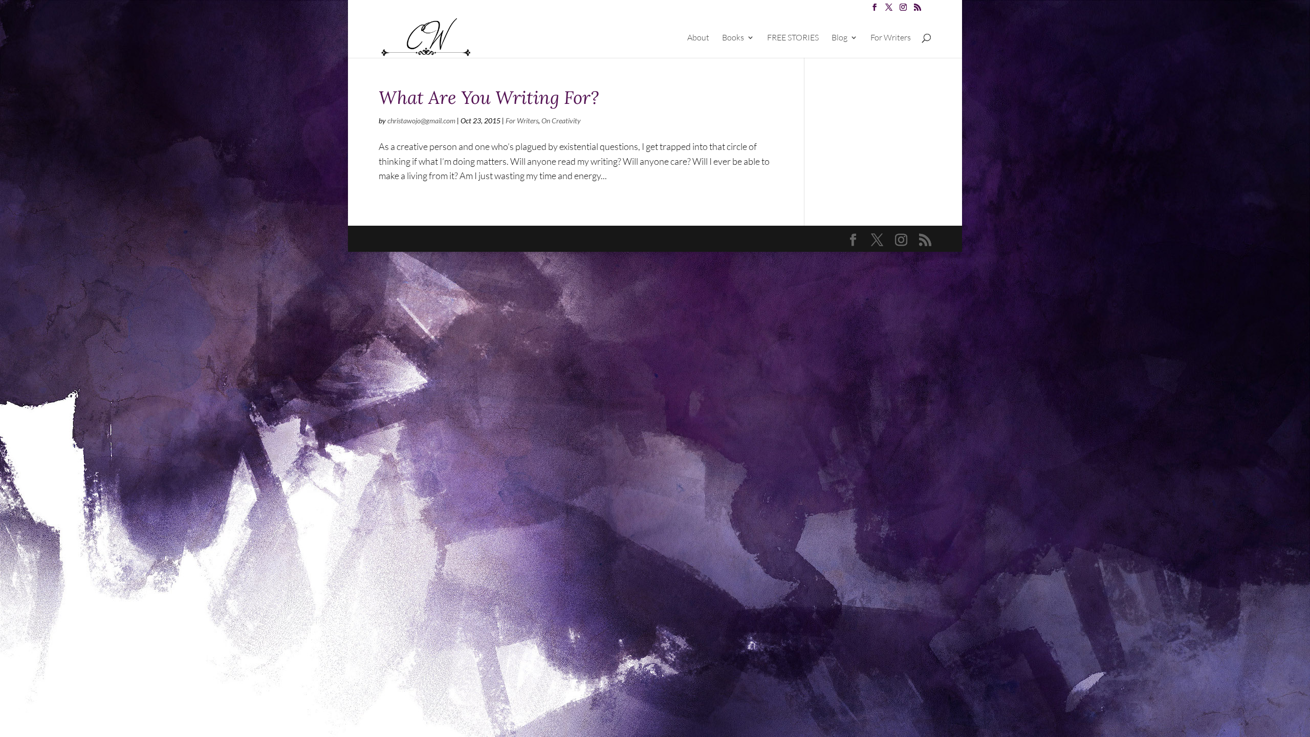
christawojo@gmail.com (421, 120)
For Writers (890, 38)
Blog (839, 38)
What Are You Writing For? (489, 97)
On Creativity (561, 120)
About (698, 38)
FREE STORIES (793, 38)
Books (733, 38)
